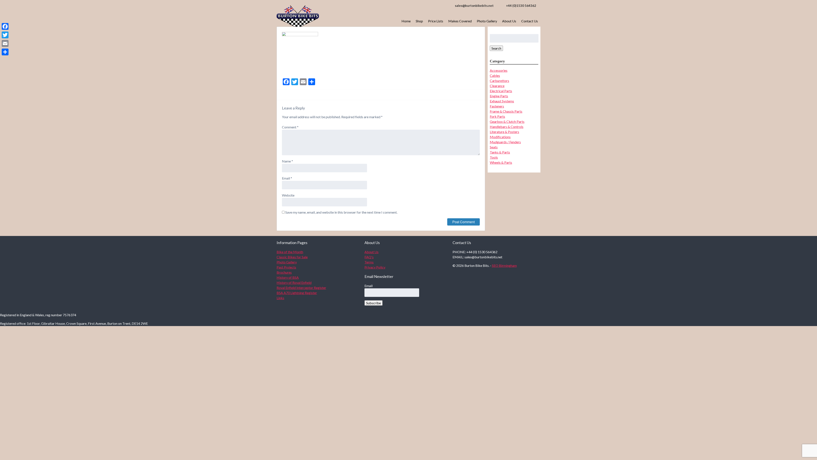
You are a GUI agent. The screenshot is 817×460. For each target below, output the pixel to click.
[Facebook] (5, 26)
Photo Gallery (487, 21)
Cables (495, 75)
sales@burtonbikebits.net (474, 5)
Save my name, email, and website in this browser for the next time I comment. (341, 212)
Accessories (498, 70)
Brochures (284, 272)
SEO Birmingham (504, 265)
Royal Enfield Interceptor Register (301, 288)
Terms (369, 262)
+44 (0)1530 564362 (521, 5)
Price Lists (435, 21)
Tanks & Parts (500, 152)
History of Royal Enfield (294, 282)
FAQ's (369, 257)
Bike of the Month (290, 252)
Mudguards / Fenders (505, 142)
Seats (494, 147)
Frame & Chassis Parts (506, 111)
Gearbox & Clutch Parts (507, 121)
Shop (419, 21)
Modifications (500, 137)
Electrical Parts (501, 91)
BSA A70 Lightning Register (297, 293)
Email (287, 178)
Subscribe (373, 303)
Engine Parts (499, 96)
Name (287, 161)
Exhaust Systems (502, 101)
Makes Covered (460, 21)
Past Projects (286, 267)
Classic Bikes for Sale (292, 257)
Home (406, 21)
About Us (509, 21)
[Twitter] (5, 35)
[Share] (5, 52)
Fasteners (497, 106)
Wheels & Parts (501, 162)
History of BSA (288, 277)
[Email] (5, 43)
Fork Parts (497, 116)
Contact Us (529, 21)
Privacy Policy (374, 267)
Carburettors (499, 81)
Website (288, 195)
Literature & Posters (504, 132)
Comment (290, 127)
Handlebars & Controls (506, 127)
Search (496, 48)
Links (280, 298)
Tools (494, 157)
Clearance (497, 86)
